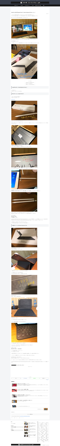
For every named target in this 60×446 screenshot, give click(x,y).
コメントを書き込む (30, 414)
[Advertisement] (30, 9)
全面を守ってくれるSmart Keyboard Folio (30, 84)
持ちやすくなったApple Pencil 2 (29, 83)
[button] (44, 378)
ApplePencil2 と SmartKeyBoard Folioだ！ (30, 82)
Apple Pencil (12, 99)
